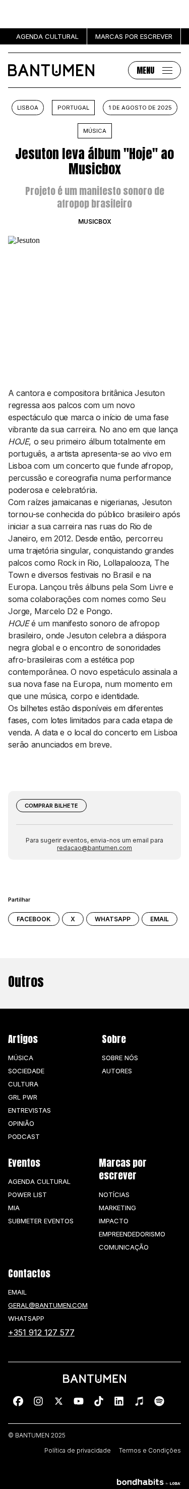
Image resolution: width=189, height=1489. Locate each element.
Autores (117, 1071)
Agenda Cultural (39, 1181)
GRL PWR (22, 1097)
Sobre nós (120, 1058)
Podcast (24, 1136)
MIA (14, 1208)
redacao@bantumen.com (94, 848)
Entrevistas (29, 1110)
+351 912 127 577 (41, 1332)
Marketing (117, 1208)
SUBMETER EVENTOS (41, 1221)
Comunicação (124, 1247)
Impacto (114, 1221)
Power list (27, 1194)
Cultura (23, 1084)
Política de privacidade (77, 1450)
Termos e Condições (150, 1450)
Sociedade (26, 1071)
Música (94, 130)
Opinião (21, 1123)
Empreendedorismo (132, 1234)
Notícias (114, 1194)
